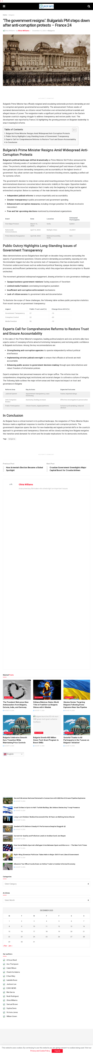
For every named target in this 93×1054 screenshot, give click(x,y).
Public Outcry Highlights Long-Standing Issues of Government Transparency (37, 136)
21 (84, 931)
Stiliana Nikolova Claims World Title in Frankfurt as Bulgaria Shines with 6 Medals (46, 704)
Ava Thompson (12, 964)
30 (22, 942)
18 (46, 931)
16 (22, 931)
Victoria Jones (12, 1012)
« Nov (5, 946)
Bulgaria (11, 15)
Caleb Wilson (11, 968)
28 (84, 937)
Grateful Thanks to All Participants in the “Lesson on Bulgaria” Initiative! (76, 740)
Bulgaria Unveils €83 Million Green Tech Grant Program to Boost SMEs (46, 740)
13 (71, 926)
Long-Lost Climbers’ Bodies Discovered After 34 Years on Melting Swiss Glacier (44, 817)
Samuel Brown (12, 1004)
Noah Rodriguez (13, 996)
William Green (12, 1016)
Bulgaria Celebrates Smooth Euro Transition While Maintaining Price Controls (15, 740)
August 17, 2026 (39, 710)
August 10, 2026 (70, 746)
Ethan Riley (11, 976)
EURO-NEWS (11, 988)
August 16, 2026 (70, 710)
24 (34, 937)
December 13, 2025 (39, 31)
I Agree (57, 1051)
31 (34, 942)
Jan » (10, 946)
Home (5, 15)
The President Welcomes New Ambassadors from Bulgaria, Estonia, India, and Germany (15, 704)
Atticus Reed (12, 960)
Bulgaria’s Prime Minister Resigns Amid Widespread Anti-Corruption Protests (38, 133)
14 (84, 926)
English (10, 754)
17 (34, 931)
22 (9, 937)
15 (9, 931)
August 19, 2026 (9, 710)
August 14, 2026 (9, 746)
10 (34, 926)
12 (59, 926)
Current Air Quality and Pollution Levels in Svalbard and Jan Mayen (40, 836)
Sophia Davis (11, 1008)
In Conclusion (11, 142)
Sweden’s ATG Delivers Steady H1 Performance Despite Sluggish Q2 (40, 826)
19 (59, 931)
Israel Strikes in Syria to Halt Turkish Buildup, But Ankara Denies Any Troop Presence (47, 807)
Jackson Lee (11, 984)
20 (71, 931)
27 (71, 937)
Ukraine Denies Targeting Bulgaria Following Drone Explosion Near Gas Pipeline (75, 704)
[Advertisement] (46, 92)
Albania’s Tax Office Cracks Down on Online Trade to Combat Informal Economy (44, 864)
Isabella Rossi (12, 980)
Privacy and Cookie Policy (40, 1051)
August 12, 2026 (39, 746)
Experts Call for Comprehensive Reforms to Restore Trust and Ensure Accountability (41, 139)
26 (59, 937)
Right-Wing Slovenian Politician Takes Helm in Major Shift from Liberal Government (46, 854)
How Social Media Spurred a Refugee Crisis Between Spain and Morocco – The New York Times (50, 845)
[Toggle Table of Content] (73, 130)
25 (46, 937)
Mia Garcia (11, 992)
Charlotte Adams (13, 972)
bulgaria (12, 439)
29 (9, 942)
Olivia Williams (23, 31)
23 (22, 937)
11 (46, 926)
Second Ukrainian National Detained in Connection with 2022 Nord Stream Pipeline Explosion (49, 798)
